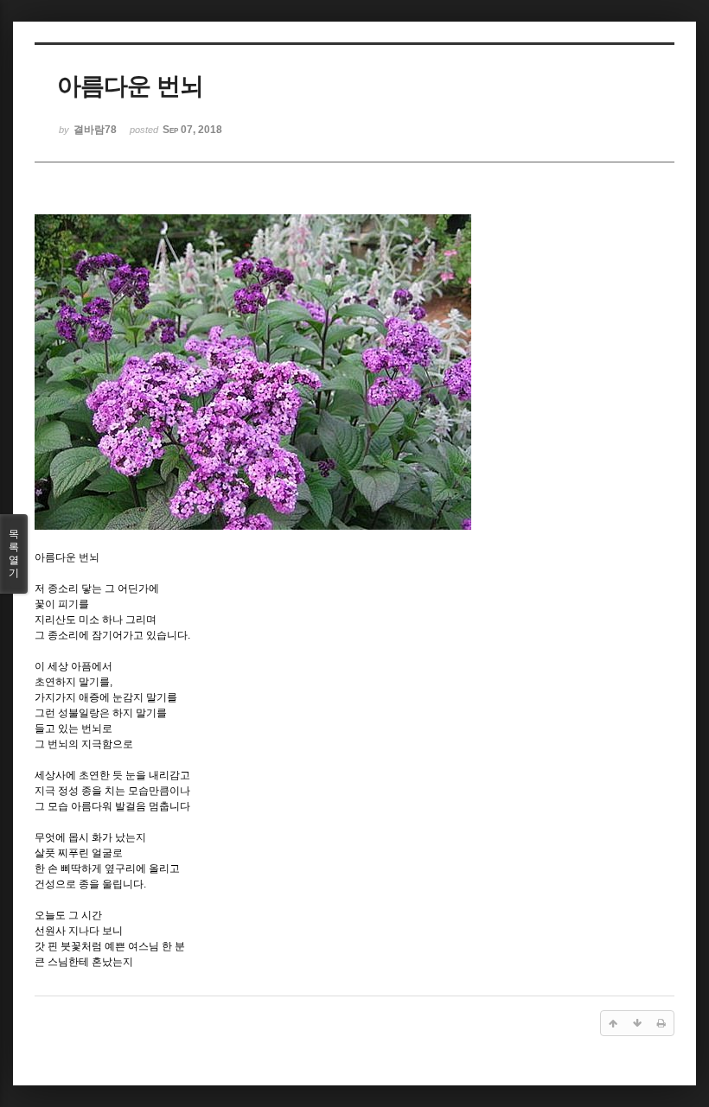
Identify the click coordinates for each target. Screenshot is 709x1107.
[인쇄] (661, 1023)
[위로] (613, 1023)
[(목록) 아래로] (637, 1023)
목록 (14, 553)
